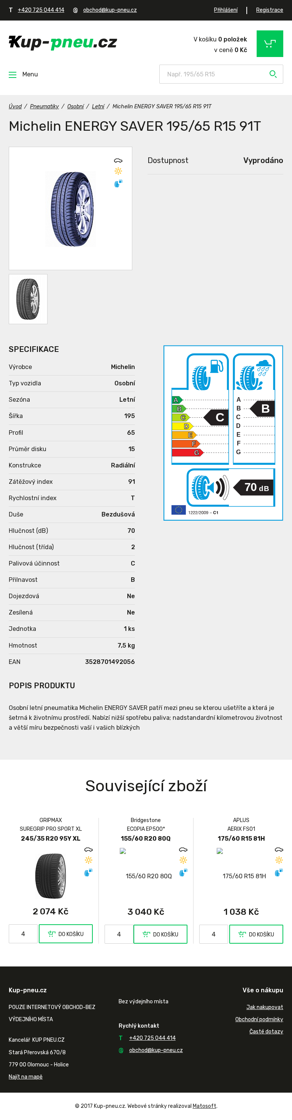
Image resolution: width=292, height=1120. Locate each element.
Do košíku (71, 934)
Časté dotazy (266, 1031)
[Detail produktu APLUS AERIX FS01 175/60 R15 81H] (241, 876)
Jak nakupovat (264, 1007)
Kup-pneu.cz (63, 43)
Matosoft (204, 1106)
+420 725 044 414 (41, 10)
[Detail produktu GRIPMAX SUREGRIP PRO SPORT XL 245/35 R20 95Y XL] (51, 876)
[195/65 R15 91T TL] (28, 299)
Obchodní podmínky (259, 1019)
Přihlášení (226, 10)
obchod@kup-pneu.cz (110, 10)
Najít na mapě (26, 1077)
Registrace (269, 10)
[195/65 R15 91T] (70, 208)
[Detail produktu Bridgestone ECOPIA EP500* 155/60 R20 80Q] (146, 876)
